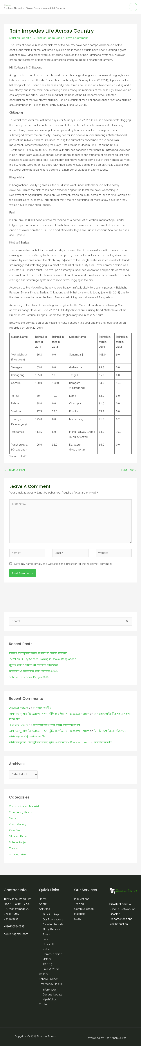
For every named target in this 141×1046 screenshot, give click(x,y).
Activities (44, 909)
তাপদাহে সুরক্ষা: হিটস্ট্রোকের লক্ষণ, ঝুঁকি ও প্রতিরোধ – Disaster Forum (49, 714)
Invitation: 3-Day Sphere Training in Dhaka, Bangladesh (42, 659)
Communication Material (24, 806)
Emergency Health (20, 812)
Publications (81, 899)
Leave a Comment (76, 38)
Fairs (45, 939)
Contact (43, 1004)
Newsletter (49, 944)
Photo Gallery (17, 824)
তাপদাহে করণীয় (42, 708)
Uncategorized (18, 854)
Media (13, 818)
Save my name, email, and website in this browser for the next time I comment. (63, 564)
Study (77, 919)
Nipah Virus (50, 1000)
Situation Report (19, 38)
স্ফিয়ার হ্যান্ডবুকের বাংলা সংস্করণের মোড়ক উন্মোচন (38, 653)
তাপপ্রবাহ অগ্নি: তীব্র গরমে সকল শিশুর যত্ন (56, 725)
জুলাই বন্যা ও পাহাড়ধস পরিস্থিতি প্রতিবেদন (33, 665)
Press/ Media (51, 969)
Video (46, 949)
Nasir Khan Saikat (115, 1038)
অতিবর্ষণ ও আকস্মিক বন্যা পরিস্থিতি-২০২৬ (33, 671)
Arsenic (47, 934)
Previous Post (14, 470)
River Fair (14, 830)
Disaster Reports (53, 924)
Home (43, 899)
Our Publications (53, 920)
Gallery (43, 974)
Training (14, 848)
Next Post (129, 470)
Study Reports (51, 929)
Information (50, 990)
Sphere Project (18, 842)
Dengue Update (52, 995)
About (42, 904)
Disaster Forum (18, 708)
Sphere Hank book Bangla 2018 (28, 677)
